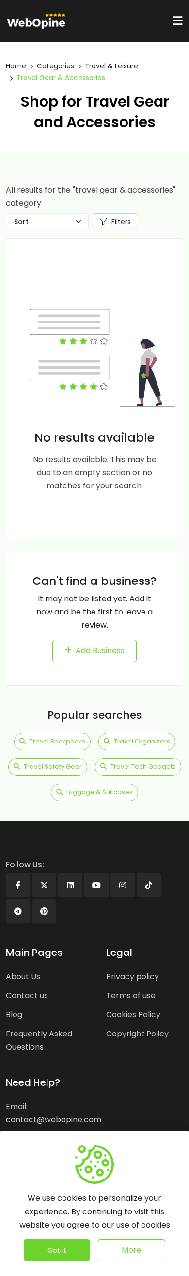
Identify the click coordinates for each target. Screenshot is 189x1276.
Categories (55, 66)
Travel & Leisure (111, 66)
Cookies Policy (133, 1014)
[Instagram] (122, 885)
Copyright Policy (137, 1033)
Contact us (27, 995)
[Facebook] (18, 885)
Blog (14, 1014)
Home (16, 66)
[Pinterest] (44, 911)
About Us (23, 976)
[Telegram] (18, 911)
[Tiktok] (149, 885)
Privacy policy (132, 976)
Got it (56, 1250)
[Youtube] (96, 885)
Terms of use (131, 995)
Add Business (100, 650)
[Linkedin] (70, 885)
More (132, 1250)
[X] (44, 885)
